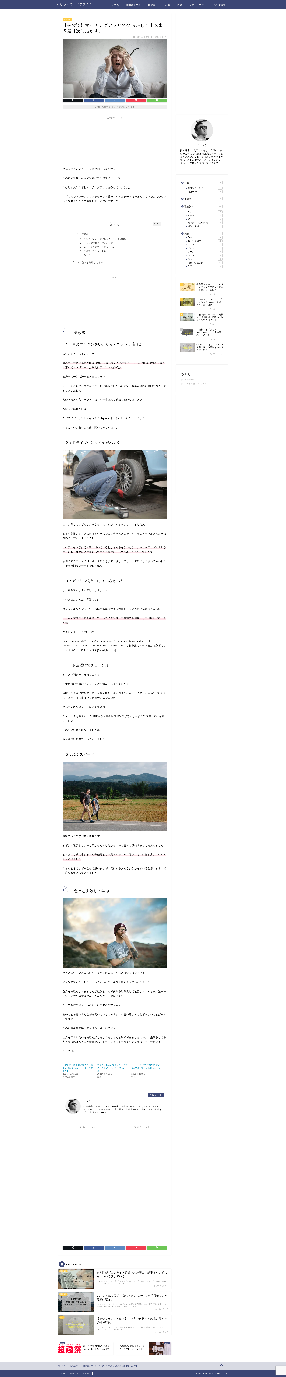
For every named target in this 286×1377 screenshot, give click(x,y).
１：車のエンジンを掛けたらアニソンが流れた (103, 239)
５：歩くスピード (88, 255)
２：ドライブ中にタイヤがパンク (96, 243)
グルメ (204, 248)
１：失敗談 (83, 234)
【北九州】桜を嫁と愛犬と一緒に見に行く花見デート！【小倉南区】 (78, 1068)
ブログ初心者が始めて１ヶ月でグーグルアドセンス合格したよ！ (112, 1068)
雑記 (179, 4)
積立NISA (204, 192)
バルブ (204, 212)
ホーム (115, 4)
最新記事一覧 (133, 4)
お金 (167, 4)
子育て (202, 199)
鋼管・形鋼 (204, 226)
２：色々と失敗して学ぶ (90, 262)
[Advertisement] (115, 141)
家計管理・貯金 (204, 188)
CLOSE (156, 224)
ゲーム (204, 252)
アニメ (204, 244)
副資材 (204, 215)
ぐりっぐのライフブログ (75, 4)
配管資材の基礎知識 (204, 223)
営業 (204, 266)
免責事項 (86, 1373)
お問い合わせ (218, 4)
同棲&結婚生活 (204, 263)
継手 (204, 219)
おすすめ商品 (204, 241)
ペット (204, 259)
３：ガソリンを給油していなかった (97, 247)
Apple (204, 237)
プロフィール (197, 4)
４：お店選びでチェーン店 (93, 251)
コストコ (204, 255)
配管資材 (153, 4)
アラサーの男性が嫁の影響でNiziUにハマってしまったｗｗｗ (146, 1068)
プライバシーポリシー (69, 1373)
